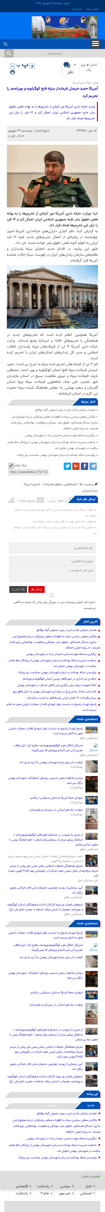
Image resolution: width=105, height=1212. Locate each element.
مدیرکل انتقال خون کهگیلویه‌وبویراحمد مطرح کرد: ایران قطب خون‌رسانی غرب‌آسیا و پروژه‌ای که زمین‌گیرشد (48, 748)
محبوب (51, 1105)
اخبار (93, 65)
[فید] (6, 42)
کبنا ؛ (94, 213)
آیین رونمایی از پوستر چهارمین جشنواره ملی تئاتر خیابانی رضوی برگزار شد (46, 890)
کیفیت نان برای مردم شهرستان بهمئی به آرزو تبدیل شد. (50, 762)
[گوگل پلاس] (76, 466)
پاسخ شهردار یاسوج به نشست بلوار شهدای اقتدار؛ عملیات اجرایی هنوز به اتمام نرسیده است (45, 731)
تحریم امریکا (32, 484)
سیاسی (65, 1186)
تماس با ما (92, 9)
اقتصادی (22, 1186)
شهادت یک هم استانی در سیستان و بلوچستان (56, 810)
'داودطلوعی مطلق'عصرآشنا (60, 484)
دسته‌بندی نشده (87, 719)
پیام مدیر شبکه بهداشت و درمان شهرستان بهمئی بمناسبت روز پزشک (56, 455)
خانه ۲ (45, 1193)
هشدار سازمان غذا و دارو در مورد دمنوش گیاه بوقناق (65, 410)
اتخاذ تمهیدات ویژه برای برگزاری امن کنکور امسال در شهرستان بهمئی (56, 685)
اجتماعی (86, 1193)
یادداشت (43, 1186)
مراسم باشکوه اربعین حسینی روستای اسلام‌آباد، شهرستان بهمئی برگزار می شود (45, 780)
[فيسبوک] (84, 466)
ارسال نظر (36, 589)
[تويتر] (67, 466)
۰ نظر (71, 68)
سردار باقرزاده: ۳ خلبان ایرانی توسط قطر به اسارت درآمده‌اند (61, 698)
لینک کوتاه (20, 465)
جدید (90, 1105)
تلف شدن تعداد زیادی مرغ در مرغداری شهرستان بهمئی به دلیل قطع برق (55, 691)
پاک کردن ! (18, 589)
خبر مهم (64, 1193)
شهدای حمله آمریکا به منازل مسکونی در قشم (57, 798)
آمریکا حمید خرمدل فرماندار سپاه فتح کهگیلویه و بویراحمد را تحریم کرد (52, 92)
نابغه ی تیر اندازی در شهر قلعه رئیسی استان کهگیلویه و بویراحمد (59, 679)
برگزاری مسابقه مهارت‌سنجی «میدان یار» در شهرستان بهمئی (60, 435)
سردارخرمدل (90, 490)
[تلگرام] (93, 466)
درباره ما (77, 9)
